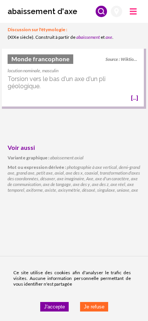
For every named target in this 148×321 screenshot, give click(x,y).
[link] (73, 79)
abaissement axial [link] (66, 157)
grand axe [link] (25, 173)
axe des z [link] (100, 184)
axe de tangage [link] (57, 184)
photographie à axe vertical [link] (92, 167)
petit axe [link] (44, 173)
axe (108, 37)
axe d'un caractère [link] (112, 178)
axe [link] (134, 190)
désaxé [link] (88, 190)
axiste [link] (50, 190)
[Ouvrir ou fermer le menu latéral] (133, 11)
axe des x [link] (74, 173)
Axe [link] (89, 178)
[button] (42, 11)
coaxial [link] (91, 173)
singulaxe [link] (106, 190)
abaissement (88, 37)
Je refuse (94, 307)
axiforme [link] (34, 190)
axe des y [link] (81, 184)
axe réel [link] (117, 184)
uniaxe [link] (123, 190)
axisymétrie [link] (69, 190)
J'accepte (54, 307)
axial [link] (59, 173)
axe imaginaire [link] (70, 178)
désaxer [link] (47, 178)
